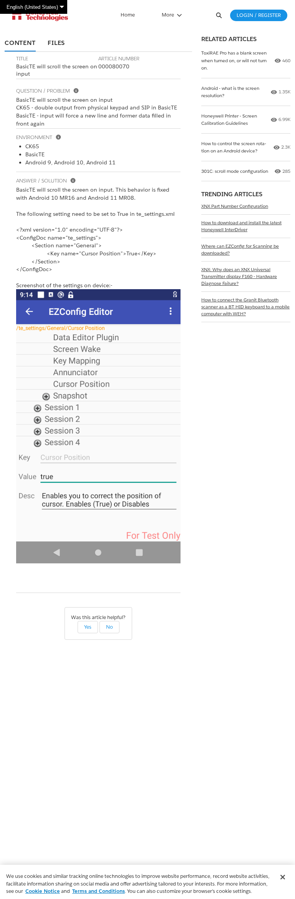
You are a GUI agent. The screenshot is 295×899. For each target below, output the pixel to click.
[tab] (20, 43)
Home (128, 15)
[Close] (282, 877)
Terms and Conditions (98, 891)
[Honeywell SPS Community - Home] (40, 15)
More (168, 15)
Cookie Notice (42, 891)
